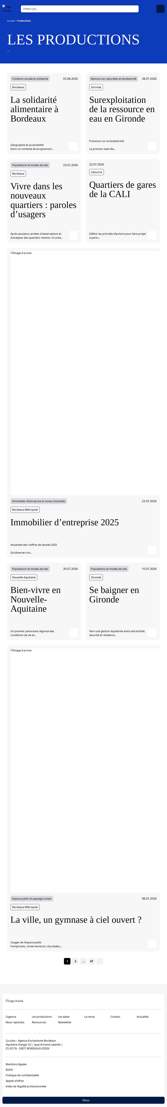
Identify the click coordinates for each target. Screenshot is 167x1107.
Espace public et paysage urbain (32, 898)
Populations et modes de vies (30, 165)
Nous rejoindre (15, 1022)
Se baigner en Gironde (114, 594)
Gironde (96, 87)
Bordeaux (18, 87)
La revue (89, 1017)
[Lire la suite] (73, 146)
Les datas (64, 1017)
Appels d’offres (15, 1081)
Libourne (96, 172)
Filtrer (86, 1100)
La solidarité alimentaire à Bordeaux (34, 109)
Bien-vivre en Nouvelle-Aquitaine (35, 599)
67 (91, 961)
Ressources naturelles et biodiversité (113, 79)
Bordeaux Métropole (25, 509)
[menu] (160, 9)
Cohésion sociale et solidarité (30, 79)
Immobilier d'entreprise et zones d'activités (38, 501)
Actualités (143, 1017)
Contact (115, 1017)
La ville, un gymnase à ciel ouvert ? (76, 919)
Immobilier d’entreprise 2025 (64, 522)
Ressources (39, 1022)
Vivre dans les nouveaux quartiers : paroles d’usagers (43, 200)
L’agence (11, 1017)
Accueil (11, 20)
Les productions (42, 1017)
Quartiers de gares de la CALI (122, 189)
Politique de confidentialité (22, 1075)
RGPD (9, 1070)
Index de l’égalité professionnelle (26, 1086)
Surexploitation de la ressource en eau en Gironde (122, 109)
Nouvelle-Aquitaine (24, 577)
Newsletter (65, 1022)
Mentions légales (16, 1064)
